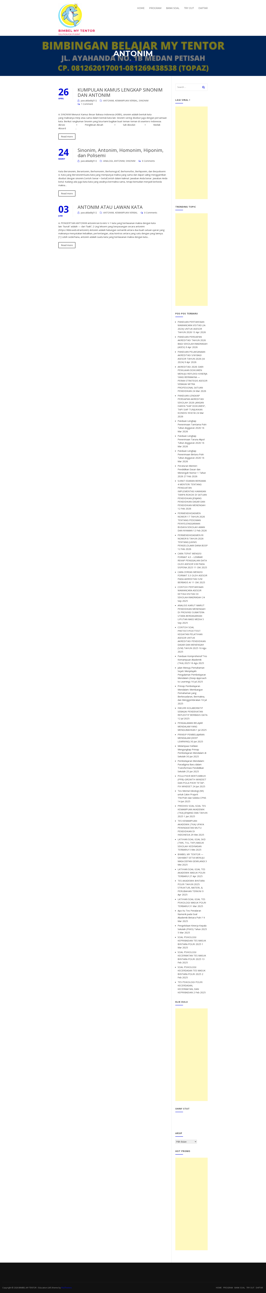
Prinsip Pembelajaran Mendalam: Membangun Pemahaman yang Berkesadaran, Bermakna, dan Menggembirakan (191, 692)
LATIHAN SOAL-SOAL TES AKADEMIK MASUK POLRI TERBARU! (191, 873)
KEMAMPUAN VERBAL (126, 100)
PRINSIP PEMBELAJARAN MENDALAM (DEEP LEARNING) (191, 738)
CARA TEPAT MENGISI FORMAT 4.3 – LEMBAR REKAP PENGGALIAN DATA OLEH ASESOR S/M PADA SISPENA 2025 (192, 560)
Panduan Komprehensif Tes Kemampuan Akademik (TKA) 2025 (192, 660)
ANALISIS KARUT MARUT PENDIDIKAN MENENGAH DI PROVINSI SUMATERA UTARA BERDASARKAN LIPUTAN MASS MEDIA (192, 612)
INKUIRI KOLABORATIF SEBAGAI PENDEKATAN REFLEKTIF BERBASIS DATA (192, 711)
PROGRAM (155, 8)
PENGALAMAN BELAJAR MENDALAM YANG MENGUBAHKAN (190, 726)
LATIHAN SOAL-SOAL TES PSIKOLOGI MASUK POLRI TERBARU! (192, 903)
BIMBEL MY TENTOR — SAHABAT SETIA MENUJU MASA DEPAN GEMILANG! (191, 858)
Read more (67, 136)
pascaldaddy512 (89, 100)
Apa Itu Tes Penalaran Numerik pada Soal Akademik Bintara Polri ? (190, 914)
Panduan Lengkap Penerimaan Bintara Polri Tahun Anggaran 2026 (191, 454)
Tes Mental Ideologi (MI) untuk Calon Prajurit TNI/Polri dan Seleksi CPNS (192, 794)
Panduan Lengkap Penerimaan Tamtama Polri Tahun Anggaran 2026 (192, 424)
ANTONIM (108, 100)
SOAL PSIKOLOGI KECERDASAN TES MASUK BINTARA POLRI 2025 (192, 971)
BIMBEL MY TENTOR (76, 31)
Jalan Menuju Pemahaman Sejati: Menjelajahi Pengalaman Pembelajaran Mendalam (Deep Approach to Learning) (192, 674)
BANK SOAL (172, 8)
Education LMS (45, 1287)
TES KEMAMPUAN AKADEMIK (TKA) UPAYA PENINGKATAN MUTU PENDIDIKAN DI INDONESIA (191, 827)
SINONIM (143, 100)
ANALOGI (108, 160)
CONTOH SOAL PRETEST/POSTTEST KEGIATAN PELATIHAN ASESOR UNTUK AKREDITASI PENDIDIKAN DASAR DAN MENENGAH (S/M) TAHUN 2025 (192, 638)
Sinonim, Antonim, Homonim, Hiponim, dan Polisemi (120, 152)
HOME (141, 8)
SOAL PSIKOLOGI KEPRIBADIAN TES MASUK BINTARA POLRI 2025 (192, 941)
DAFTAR (203, 8)
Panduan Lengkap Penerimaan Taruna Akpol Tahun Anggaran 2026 (191, 439)
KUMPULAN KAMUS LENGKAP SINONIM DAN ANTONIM (120, 92)
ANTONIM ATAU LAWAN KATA (110, 207)
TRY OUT (189, 8)
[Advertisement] (191, 152)
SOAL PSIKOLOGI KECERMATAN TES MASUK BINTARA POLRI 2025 (192, 956)
